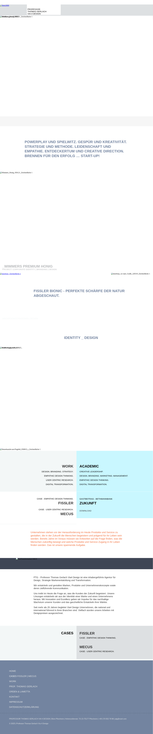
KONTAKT (14, 697)
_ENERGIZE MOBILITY (21, 110)
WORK (67, 466)
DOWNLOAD (85, 511)
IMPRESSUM (16, 702)
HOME (12, 671)
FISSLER (65, 503)
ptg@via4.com (120, 719)
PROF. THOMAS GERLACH (23, 686)
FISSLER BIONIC (48, 291)
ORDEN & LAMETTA (19, 691)
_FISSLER (10, 315)
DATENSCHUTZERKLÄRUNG (24, 707)
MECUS (66, 514)
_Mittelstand (15, 441)
